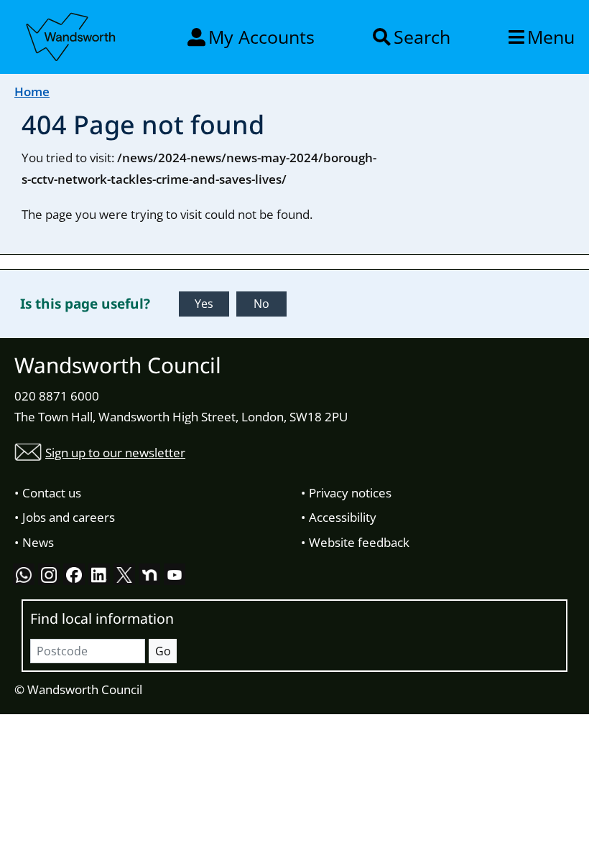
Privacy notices (350, 493)
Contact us (51, 493)
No (261, 304)
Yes (204, 304)
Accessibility (342, 517)
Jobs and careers (68, 517)
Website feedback (359, 542)
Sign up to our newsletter (115, 452)
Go (163, 651)
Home (32, 91)
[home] (71, 34)
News (38, 542)
